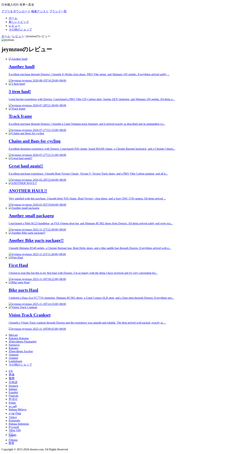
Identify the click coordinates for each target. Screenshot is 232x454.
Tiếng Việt (15, 430)
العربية (13, 406)
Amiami (13, 357)
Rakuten (13, 348)
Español (13, 392)
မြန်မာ (12, 434)
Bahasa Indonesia (19, 423)
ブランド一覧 (58, 11)
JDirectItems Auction (21, 351)
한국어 (13, 399)
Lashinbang (15, 361)
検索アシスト (40, 11)
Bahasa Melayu (17, 409)
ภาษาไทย (15, 413)
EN (11, 371)
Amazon (13, 354)
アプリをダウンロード (15, 11)
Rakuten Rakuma (19, 338)
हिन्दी (11, 443)
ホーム (13, 18)
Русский (14, 427)
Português (14, 420)
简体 (11, 374)
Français (13, 395)
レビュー (14, 25)
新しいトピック (19, 21)
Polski (12, 402)
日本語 (13, 382)
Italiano (13, 389)
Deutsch (13, 385)
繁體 (11, 378)
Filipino (13, 439)
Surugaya (14, 344)
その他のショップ (20, 29)
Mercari (13, 335)
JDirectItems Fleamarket (22, 341)
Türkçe (13, 417)
